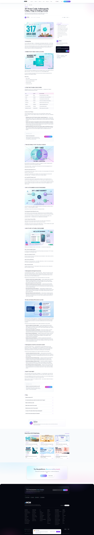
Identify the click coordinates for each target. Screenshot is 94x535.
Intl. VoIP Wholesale (57, 523)
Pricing (51, 1)
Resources (47, 1)
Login (61, 1)
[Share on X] (65, 17)
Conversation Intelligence (43, 519)
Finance (48, 512)
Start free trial (67, 505)
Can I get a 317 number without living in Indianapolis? (34, 410)
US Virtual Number (57, 512)
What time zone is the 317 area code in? (32, 408)
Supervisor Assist (34, 515)
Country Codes (56, 524)
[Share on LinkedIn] (64, 17)
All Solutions (48, 511)
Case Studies (64, 515)
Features (36, 1)
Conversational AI (42, 515)
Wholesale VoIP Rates (57, 519)
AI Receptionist (41, 512)
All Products (63, 511)
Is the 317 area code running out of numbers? (33, 413)
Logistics (48, 516)
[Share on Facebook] (67, 17)
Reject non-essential (52, 531)
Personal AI (41, 520)
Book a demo (62, 505)
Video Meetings (26, 516)
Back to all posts (67, 433)
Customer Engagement (27, 512)
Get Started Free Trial (67, 1)
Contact (63, 523)
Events (63, 519)
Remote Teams (49, 520)
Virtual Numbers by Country (58, 511)
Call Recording (34, 519)
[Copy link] (68, 17)
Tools (44, 1)
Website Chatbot (27, 519)
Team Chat (26, 515)
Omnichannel (33, 511)
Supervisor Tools (34, 520)
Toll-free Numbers (27, 523)
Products (32, 1)
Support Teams (49, 519)
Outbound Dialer (34, 512)
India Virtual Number (57, 515)
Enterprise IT (48, 523)
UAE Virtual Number (57, 516)
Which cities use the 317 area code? (31, 405)
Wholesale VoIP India (57, 520)
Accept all (58, 531)
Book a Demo (51, 475)
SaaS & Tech (48, 515)
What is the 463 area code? (30, 402)
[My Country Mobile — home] (25, 1)
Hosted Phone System (27, 520)
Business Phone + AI (27, 511)
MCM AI (41, 511)
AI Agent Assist (41, 516)
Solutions (40, 1)
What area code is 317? (29, 397)
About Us (63, 512)
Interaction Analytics (34, 516)
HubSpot (63, 520)
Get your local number (48, 136)
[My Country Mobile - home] (28, 503)
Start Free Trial (43, 475)
